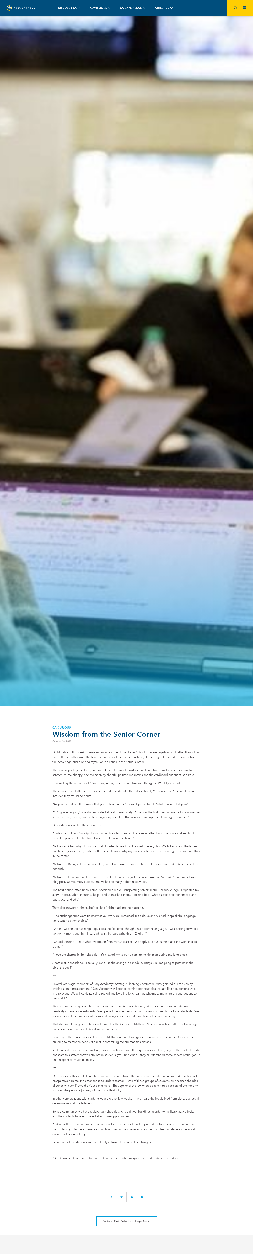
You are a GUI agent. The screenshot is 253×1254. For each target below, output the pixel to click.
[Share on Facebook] (111, 1197)
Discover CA (67, 8)
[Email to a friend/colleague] (142, 1197)
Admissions (98, 8)
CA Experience (131, 8)
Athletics (162, 8)
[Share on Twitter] (121, 1197)
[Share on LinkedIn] (131, 1197)
